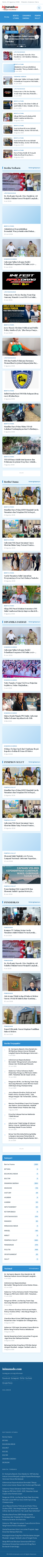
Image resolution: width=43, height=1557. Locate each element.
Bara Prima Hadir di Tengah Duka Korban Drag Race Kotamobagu (25, 154)
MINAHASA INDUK (11, 1226)
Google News (7, 1383)
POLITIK (7, 1250)
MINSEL (7, 1231)
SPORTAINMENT (10, 1254)
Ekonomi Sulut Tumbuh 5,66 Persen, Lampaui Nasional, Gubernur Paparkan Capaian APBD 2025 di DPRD (20, 857)
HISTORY (7, 1193)
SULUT (6, 1259)
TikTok (22, 1378)
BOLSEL (5, 1452)
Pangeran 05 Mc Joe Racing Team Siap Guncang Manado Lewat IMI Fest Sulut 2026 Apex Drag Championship (26, 92)
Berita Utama (9, 1164)
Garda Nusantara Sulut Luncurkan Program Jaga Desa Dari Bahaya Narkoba (21, 577)
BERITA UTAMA (16, 17)
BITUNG (7, 1169)
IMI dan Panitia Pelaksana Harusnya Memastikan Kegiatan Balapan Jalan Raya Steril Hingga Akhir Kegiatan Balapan (21, 362)
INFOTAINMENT (10, 1207)
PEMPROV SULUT (10, 1240)
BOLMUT (5, 1448)
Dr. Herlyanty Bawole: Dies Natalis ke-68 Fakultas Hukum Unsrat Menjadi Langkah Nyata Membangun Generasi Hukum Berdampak (26, 56)
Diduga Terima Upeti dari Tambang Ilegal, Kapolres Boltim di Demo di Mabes (21, 750)
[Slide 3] (21, 46)
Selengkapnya (34, 1268)
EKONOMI (8, 1188)
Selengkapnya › (35, 168)
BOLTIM (7, 1179)
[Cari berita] (39, 8)
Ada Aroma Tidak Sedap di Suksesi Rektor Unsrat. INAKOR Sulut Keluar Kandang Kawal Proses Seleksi (21, 997)
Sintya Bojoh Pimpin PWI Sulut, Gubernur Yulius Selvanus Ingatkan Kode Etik (21, 717)
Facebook (6, 1378)
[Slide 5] (25, 46)
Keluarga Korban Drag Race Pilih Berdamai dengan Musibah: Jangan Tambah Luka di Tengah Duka (20, 1346)
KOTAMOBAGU (10, 1212)
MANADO (7, 1221)
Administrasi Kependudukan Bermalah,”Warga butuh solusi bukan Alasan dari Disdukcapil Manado (26, 68)
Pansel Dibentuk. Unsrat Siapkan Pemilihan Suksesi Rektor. (21, 1030)
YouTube (29, 1378)
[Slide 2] (19, 46)
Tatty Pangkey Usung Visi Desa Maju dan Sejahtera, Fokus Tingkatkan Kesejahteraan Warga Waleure (20, 684)
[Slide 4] (23, 46)
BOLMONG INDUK (11, 1174)
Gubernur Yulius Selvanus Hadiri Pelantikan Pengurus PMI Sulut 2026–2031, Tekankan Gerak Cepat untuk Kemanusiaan (26, 80)
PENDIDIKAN (9, 1245)
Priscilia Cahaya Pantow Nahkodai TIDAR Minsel (22, 1115)
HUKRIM (7, 1202)
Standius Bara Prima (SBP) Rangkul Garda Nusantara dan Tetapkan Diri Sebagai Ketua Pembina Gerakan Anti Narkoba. (21, 511)
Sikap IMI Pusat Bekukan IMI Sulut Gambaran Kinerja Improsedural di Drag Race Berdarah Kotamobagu (25, 117)
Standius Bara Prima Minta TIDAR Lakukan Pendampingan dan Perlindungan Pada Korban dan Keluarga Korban (21, 428)
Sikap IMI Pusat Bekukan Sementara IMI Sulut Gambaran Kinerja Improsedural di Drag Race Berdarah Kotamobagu (20, 610)
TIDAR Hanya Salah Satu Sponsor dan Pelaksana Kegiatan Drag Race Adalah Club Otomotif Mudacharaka (19, 460)
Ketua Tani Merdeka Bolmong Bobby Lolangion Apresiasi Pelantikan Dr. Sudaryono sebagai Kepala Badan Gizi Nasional (23, 1136)
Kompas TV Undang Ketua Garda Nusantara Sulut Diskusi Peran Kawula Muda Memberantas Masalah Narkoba (19, 931)
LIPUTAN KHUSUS (10, 1217)
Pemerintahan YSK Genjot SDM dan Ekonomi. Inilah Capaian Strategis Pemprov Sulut (18, 890)
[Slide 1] (17, 46)
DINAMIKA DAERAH (27, 17)
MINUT (7, 1235)
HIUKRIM (7, 1198)
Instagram (15, 1378)
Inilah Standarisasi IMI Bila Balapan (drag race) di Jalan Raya (21, 395)
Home (6, 17)
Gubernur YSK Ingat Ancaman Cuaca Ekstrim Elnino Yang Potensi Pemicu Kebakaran (19, 544)
